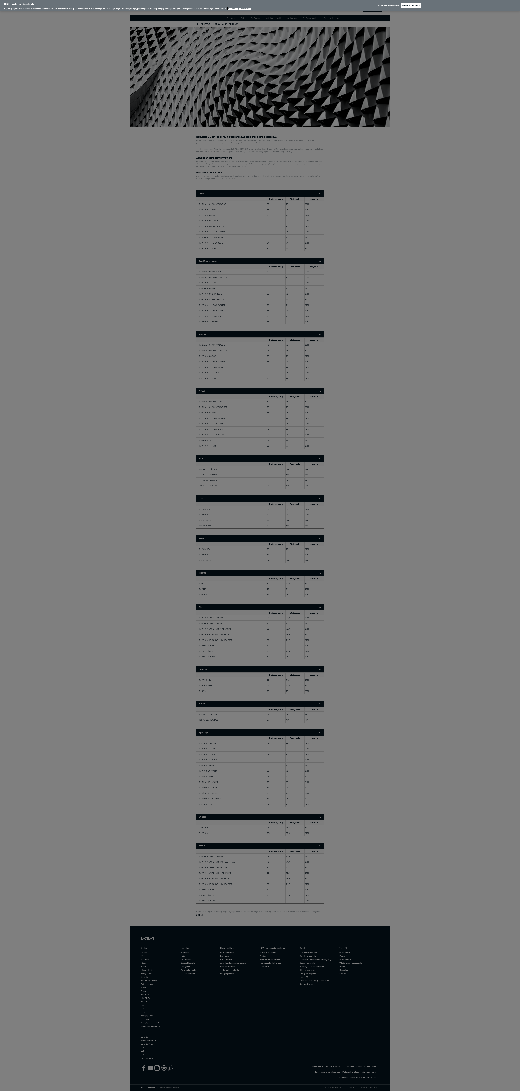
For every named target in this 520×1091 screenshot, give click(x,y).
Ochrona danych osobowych (239, 9)
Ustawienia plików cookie (388, 5)
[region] (260, 5)
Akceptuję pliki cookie (411, 5)
